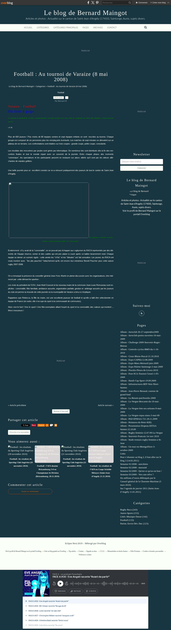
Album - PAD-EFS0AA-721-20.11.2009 (138, 419)
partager (77, 591)
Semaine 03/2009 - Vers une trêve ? (137, 474)
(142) (133, 516)
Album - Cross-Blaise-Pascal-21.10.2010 (139, 356)
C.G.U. (102, 551)
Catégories (43, 28)
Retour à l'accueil (61, 411)
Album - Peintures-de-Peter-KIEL (136, 422)
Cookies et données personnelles (153, 551)
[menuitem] (28, 27)
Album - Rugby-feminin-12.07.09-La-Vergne (141, 433)
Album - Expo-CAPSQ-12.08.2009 (136, 360)
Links (123, 453)
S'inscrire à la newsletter (19, 432)
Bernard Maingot (146, 211)
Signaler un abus (91, 551)
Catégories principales (65, 28)
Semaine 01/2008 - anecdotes (134, 464)
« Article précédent (17, 405)
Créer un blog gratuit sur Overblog (55, 551)
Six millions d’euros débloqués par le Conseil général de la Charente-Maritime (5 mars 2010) (140, 481)
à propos (92, 591)
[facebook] (88, 2)
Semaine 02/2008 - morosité (133, 467)
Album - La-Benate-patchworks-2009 (138, 398)
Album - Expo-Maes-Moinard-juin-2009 (139, 363)
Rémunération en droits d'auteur (118, 551)
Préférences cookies (85, 555)
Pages (86, 28)
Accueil (28, 28)
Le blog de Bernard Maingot (85, 12)
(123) (134, 523)
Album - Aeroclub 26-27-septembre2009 (139, 332)
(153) (129, 513)
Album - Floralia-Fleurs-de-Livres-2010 (139, 370)
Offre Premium (135, 551)
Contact (112, 28)
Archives (98, 28)
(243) (128, 509)
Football (61, 93)
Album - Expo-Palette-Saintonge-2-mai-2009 (141, 366)
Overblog (101, 543)
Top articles (72, 551)
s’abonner (62, 591)
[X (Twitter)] (92, 2)
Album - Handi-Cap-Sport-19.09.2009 (138, 380)
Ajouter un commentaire (30, 491)
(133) (127, 520)
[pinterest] (97, 2)
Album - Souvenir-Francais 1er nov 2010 (139, 436)
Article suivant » (106, 405)
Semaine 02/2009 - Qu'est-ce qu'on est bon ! (141, 471)
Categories (40, 86)
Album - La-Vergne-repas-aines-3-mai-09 (140, 415)
